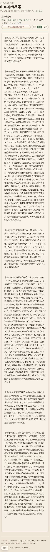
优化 (39, 27)
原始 (45, 27)
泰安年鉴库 (11, 19)
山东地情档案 (10, 7)
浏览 (5, 548)
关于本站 (38, 11)
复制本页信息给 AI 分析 (16, 27)
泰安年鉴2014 (23, 19)
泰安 (3, 19)
